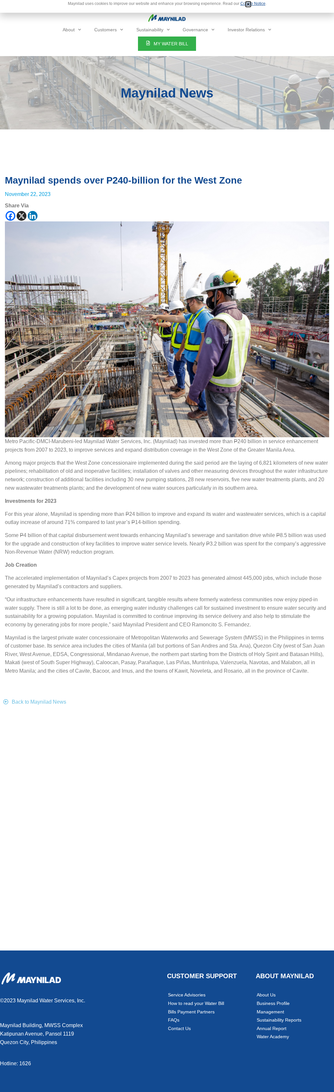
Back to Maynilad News (39, 702)
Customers (105, 29)
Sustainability (149, 29)
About (69, 29)
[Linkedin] (33, 216)
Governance (195, 29)
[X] (21, 216)
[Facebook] (10, 216)
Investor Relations (246, 29)
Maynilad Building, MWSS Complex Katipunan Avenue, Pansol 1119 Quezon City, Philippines (41, 1034)
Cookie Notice (253, 3)
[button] (248, 4)
